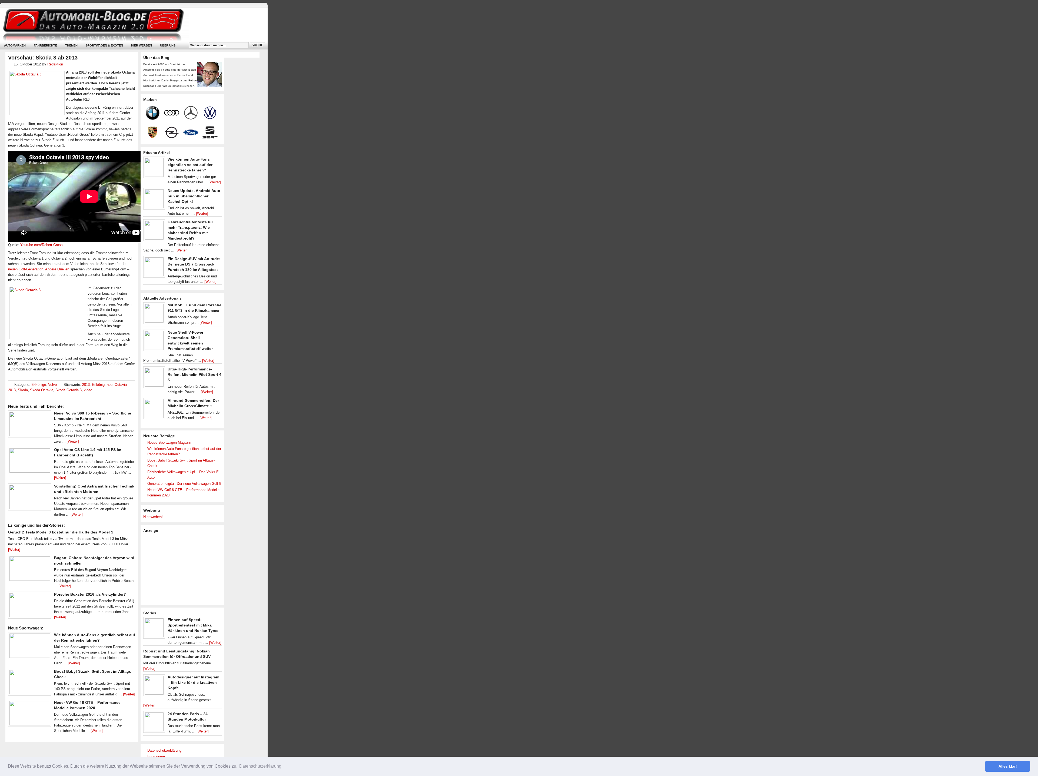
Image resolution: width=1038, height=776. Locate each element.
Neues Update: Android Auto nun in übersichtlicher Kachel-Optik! (194, 196)
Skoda (23, 390)
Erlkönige (38, 385)
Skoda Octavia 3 (68, 390)
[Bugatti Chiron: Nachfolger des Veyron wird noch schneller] (29, 570)
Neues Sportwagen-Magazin (169, 442)
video (88, 390)
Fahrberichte (45, 45)
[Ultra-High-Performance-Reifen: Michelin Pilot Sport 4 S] (154, 378)
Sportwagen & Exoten (104, 45)
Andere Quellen (57, 269)
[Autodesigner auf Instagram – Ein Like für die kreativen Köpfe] (154, 686)
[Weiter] (73, 441)
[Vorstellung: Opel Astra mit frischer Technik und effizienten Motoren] (29, 498)
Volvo (52, 385)
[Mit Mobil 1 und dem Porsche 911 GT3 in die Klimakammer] (154, 314)
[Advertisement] (183, 568)
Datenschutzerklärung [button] (260, 766)
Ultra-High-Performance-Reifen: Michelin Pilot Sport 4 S (194, 374)
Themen (71, 45)
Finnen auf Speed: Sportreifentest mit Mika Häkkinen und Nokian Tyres (193, 625)
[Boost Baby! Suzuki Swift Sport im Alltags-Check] (29, 683)
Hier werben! (153, 517)
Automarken (15, 45)
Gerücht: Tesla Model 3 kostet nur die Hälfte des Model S (60, 532)
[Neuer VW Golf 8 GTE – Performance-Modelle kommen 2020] (29, 714)
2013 (86, 385)
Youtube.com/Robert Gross (41, 245)
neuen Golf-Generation (25, 269)
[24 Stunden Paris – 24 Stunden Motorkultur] (154, 723)
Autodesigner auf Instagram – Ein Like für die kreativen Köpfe (193, 682)
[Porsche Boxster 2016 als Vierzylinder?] (29, 606)
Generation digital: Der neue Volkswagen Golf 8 (184, 484)
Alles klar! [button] (1008, 766)
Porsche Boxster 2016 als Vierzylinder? (90, 594)
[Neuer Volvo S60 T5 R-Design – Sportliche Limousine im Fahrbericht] (29, 425)
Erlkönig (98, 385)
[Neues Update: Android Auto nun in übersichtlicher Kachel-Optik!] (154, 200)
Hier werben (141, 45)
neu (109, 385)
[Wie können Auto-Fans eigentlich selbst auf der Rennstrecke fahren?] (29, 647)
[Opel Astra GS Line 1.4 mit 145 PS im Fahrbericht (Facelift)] (29, 462)
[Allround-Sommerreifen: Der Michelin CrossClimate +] (154, 410)
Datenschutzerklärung (164, 750)
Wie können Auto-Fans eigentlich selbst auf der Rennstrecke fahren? (190, 164)
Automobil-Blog (130, 24)
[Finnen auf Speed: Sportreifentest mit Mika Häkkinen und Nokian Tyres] (154, 629)
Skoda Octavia (41, 390)
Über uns (167, 45)
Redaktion (55, 64)
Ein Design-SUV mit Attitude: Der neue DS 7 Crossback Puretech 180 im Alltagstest (194, 264)
